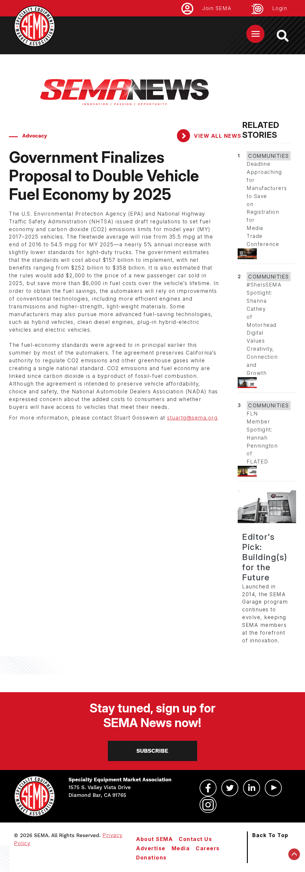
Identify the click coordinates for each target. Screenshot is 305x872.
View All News (217, 136)
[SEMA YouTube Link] (273, 788)
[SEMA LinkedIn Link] (251, 788)
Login (279, 8)
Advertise (151, 848)
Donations (151, 857)
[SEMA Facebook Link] (208, 788)
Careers (208, 848)
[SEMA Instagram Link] (208, 804)
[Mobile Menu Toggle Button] (255, 33)
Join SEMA (217, 8)
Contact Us (195, 839)
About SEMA (154, 839)
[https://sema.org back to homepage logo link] (288, 36)
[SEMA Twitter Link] (229, 788)
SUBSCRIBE (152, 750)
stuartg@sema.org (192, 418)
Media (181, 848)
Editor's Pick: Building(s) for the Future (264, 557)
